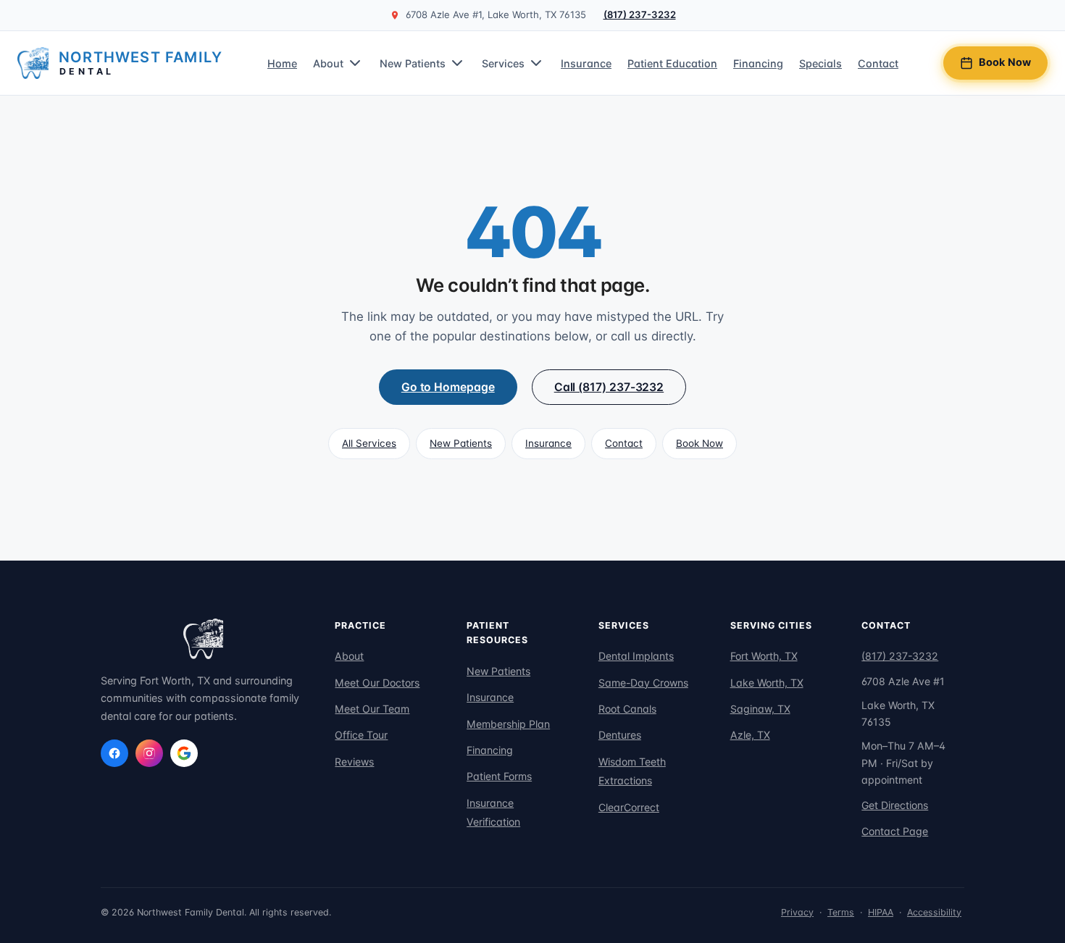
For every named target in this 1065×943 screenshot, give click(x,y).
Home (282, 62)
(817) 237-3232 (640, 14)
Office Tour (361, 735)
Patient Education (672, 62)
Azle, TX (750, 735)
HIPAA (880, 912)
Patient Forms (499, 776)
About (328, 62)
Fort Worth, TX (764, 656)
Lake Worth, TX (766, 682)
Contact (878, 62)
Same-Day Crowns (643, 682)
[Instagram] (149, 753)
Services (503, 62)
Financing (758, 62)
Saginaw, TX (760, 709)
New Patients (413, 62)
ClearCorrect (628, 807)
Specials (820, 62)
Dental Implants (636, 656)
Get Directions (894, 805)
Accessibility (934, 912)
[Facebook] (114, 753)
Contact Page (894, 831)
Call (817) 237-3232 (609, 387)
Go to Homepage (448, 387)
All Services (369, 443)
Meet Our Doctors (377, 682)
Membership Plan (508, 724)
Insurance (586, 62)
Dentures (619, 735)
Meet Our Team (372, 709)
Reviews (354, 761)
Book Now (1005, 62)
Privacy (797, 912)
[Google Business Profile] (184, 753)
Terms (840, 912)
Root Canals (627, 709)
